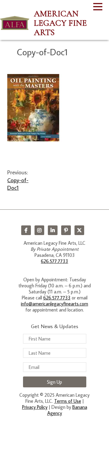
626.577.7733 (54, 261)
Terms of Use (67, 401)
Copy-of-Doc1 (17, 183)
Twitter (79, 230)
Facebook (26, 230)
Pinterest (66, 230)
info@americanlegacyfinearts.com (54, 304)
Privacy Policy (35, 407)
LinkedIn (53, 230)
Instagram (39, 230)
